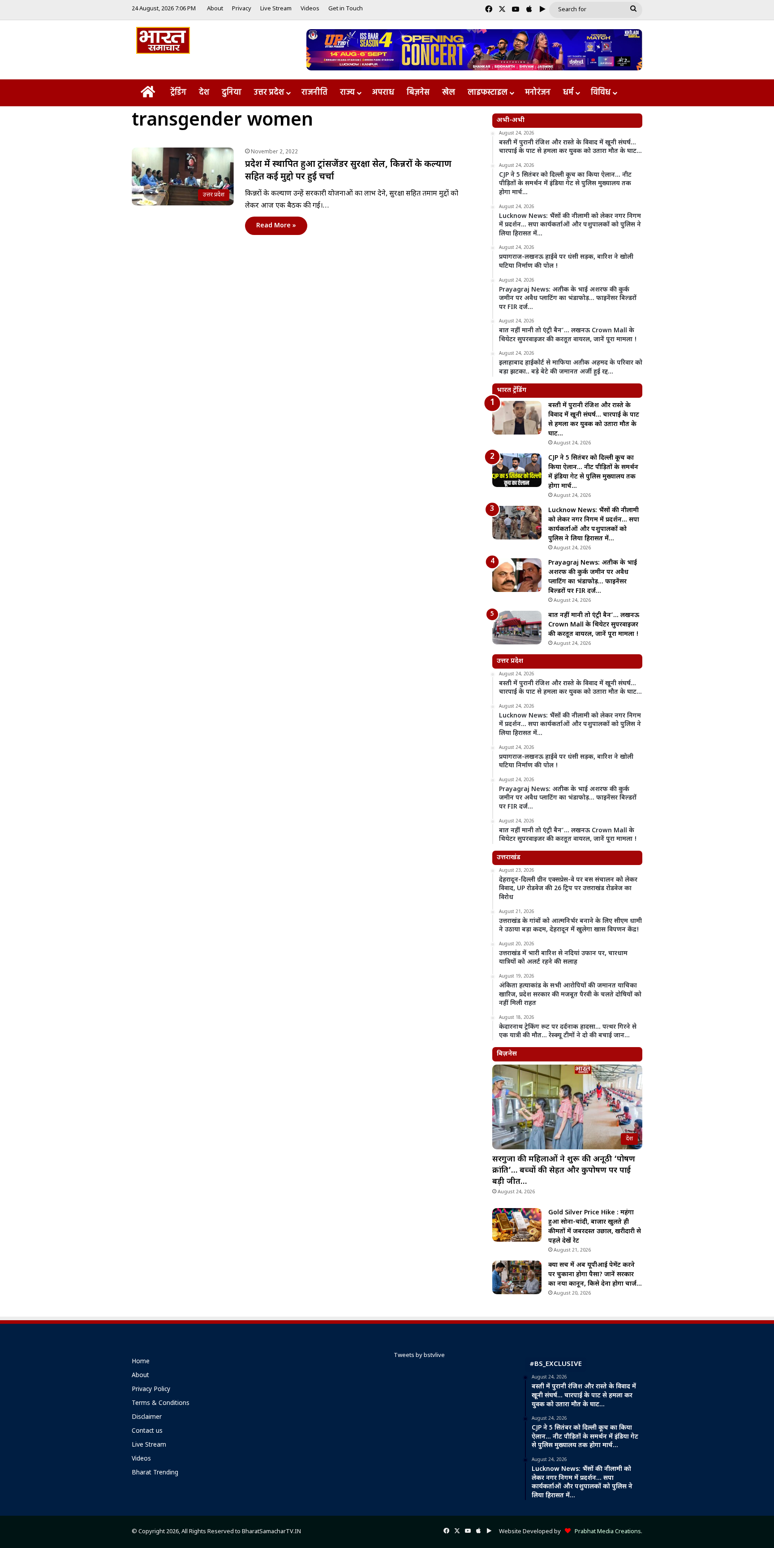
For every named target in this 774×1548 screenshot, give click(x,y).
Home (141, 1362)
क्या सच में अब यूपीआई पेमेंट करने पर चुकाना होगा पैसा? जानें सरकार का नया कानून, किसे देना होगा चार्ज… (595, 1274)
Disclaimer (147, 1417)
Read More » (276, 226)
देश (204, 92)
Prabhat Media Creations (606, 1531)
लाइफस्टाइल (487, 92)
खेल (448, 92)
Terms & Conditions (160, 1404)
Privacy (241, 9)
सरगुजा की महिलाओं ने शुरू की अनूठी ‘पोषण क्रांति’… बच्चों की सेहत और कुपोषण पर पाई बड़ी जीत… (563, 1170)
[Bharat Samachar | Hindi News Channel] (163, 40)
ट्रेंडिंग (178, 92)
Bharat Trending (155, 1473)
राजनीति (314, 92)
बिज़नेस (418, 92)
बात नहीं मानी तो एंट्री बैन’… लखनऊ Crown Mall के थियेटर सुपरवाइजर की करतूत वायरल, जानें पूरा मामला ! (593, 625)
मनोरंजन (537, 92)
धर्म (568, 92)
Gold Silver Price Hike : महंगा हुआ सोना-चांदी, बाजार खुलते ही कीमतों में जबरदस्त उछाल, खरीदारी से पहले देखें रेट (594, 1227)
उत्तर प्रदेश (269, 92)
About (215, 9)
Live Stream (276, 9)
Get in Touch (345, 9)
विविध (601, 92)
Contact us (147, 1431)
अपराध (383, 92)
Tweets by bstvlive (419, 1355)
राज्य (347, 92)
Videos (310, 9)
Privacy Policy (151, 1390)
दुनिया (231, 92)
